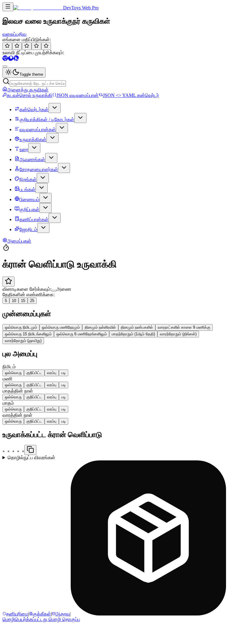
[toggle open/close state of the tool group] (55, 108)
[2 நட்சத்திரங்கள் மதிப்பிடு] (17, 46)
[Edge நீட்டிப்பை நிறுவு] (16, 59)
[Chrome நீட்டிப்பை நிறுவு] (5, 59)
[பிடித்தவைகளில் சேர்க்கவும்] (8, 282)
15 (23, 300)
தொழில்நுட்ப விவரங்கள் (31, 457)
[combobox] (4, 66)
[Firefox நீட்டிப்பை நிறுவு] (10, 59)
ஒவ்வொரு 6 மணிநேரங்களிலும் (81, 334)
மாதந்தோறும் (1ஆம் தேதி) (133, 334)
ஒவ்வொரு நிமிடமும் (21, 327)
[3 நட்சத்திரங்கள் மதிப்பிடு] (27, 46)
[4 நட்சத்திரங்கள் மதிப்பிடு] (36, 46)
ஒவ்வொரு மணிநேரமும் (61, 327)
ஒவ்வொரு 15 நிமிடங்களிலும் (28, 334)
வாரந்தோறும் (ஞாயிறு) (23, 340)
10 (14, 300)
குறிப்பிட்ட (34, 372)
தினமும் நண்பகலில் (137, 327)
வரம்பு (51, 372)
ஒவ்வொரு (13, 372)
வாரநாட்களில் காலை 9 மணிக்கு (184, 327)
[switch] (54, 291)
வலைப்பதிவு (14, 34)
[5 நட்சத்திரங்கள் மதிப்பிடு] (46, 46)
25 (32, 300)
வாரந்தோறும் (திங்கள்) (178, 334)
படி (63, 372)
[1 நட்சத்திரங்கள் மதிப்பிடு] (7, 46)
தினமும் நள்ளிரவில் (100, 327)
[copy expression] (30, 450)
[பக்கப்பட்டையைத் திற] (7, 6)
